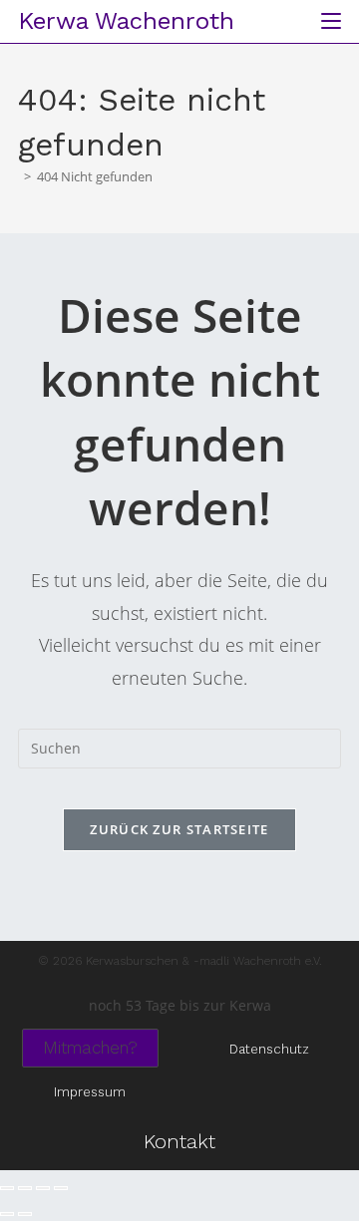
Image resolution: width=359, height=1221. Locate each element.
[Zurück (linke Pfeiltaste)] (7, 1214)
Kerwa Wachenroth (126, 21)
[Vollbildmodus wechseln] (25, 1188)
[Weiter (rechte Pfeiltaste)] (25, 1214)
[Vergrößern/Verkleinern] (7, 1188)
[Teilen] (43, 1188)
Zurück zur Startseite (179, 829)
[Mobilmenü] (323, 21)
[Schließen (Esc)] (61, 1188)
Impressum (90, 1091)
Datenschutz (269, 1049)
